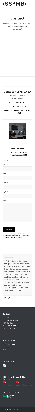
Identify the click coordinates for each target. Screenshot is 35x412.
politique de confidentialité (10, 235)
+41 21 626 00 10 (9, 328)
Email (5, 183)
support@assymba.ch (11, 325)
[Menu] (29, 3)
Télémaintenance (9, 344)
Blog (4, 349)
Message (6, 201)
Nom (5, 174)
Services (6, 347)
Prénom (6, 164)
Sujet (5, 192)
